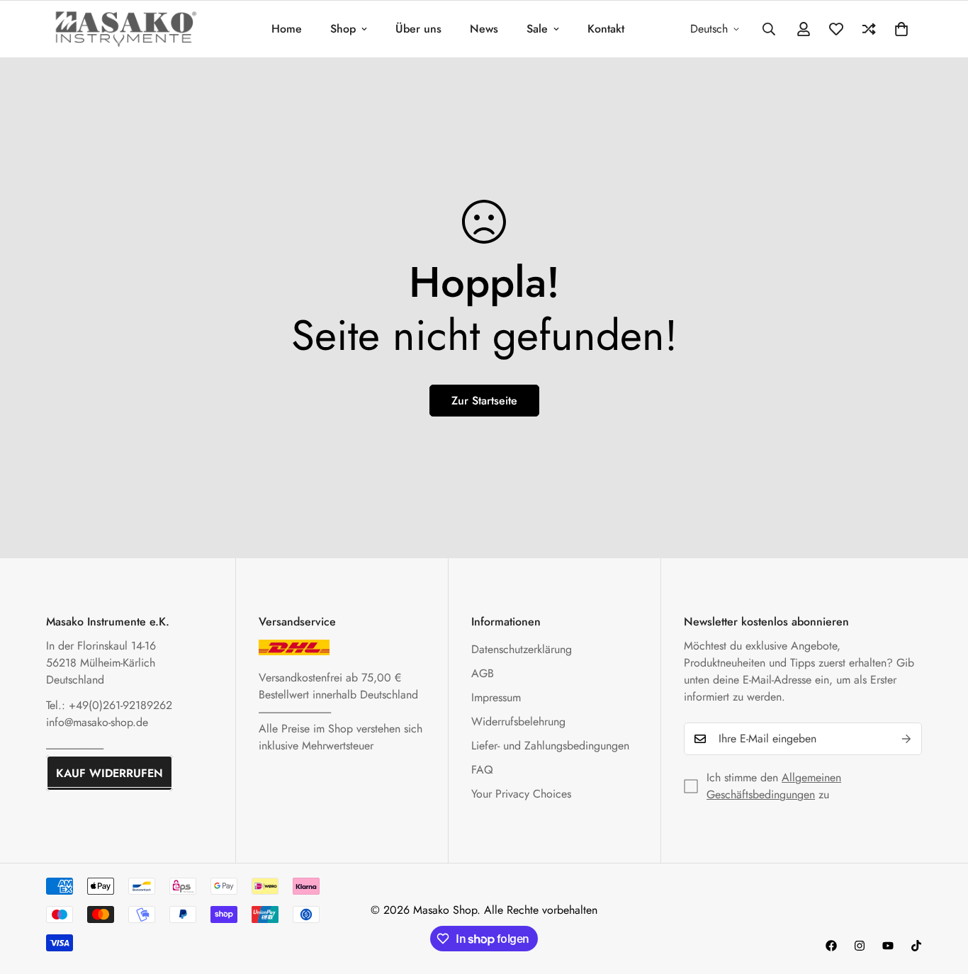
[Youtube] (888, 945)
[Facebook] (831, 945)
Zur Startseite (484, 400)
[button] (901, 29)
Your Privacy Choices (521, 794)
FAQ (482, 769)
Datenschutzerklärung (521, 649)
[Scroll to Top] (940, 896)
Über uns (418, 29)
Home (286, 29)
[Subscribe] (906, 739)
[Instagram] (859, 945)
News (484, 29)
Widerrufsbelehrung (518, 721)
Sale (537, 29)
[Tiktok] (916, 945)
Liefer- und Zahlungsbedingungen (550, 745)
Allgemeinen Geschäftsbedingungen (774, 786)
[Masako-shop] (126, 29)
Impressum (496, 697)
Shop (343, 29)
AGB (482, 673)
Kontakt (605, 29)
